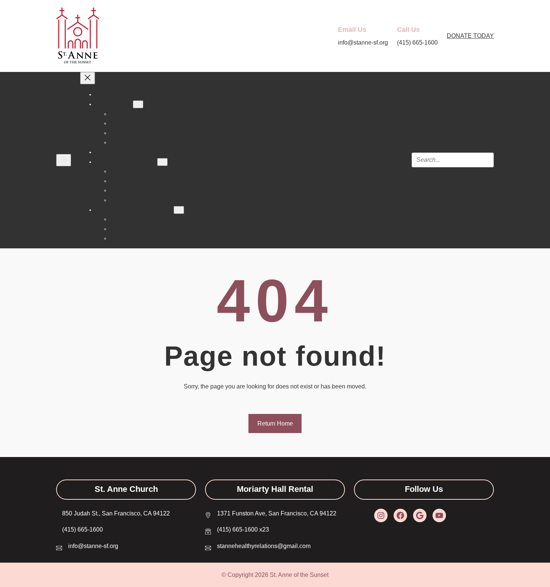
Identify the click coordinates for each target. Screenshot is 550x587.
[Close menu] (87, 78)
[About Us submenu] (138, 104)
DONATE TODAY (470, 36)
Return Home (275, 423)
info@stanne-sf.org (93, 546)
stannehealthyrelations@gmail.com (264, 546)
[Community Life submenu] (162, 162)
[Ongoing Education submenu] (179, 210)
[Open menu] (63, 160)
